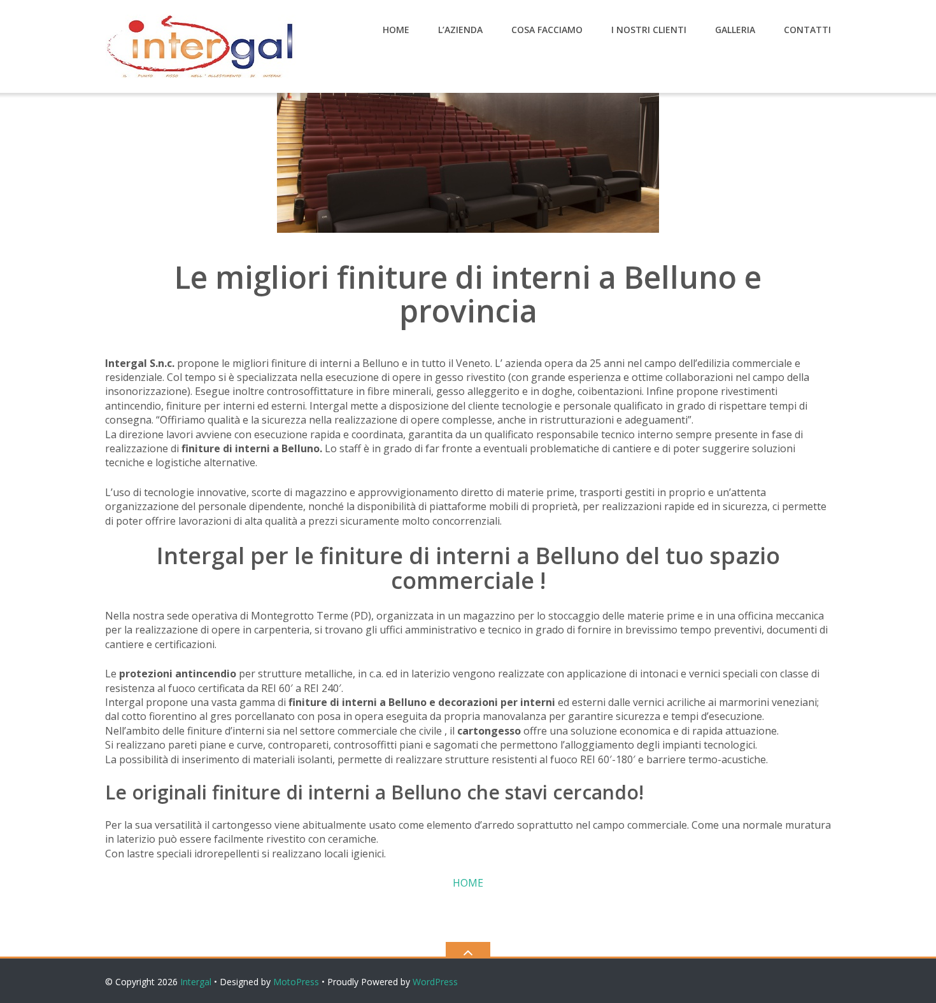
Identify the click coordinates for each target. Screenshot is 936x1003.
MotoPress (296, 982)
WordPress (435, 982)
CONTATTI (807, 30)
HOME (396, 30)
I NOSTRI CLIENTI (648, 30)
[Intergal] (203, 45)
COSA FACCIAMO (547, 30)
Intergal (195, 982)
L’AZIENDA (460, 30)
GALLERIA (735, 30)
